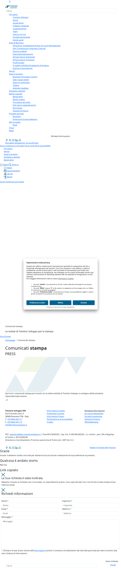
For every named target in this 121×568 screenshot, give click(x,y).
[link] (7, 140)
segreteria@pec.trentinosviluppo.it (25, 434)
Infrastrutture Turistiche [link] (24, 60)
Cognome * (67, 501)
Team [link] (15, 31)
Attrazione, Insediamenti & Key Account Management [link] (37, 45)
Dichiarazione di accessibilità (59, 419)
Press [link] (11, 128)
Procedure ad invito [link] (21, 102)
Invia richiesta (112, 561)
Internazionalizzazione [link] (23, 54)
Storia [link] (15, 20)
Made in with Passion (103, 447)
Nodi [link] (15, 125)
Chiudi (113, 565)
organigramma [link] (19, 28)
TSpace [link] (16, 85)
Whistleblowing (91, 422)
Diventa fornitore (92, 419)
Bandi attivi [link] (18, 96)
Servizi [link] (12, 71)
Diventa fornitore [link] (20, 111)
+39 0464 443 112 (14, 422)
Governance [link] (18, 23)
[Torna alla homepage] (11, 7)
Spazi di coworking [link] (21, 82)
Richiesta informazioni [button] (95, 410)
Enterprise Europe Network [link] (25, 119)
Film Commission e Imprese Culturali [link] (29, 48)
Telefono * (66, 509)
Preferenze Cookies (55, 413)
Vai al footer (5, 336)
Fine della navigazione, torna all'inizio (21, 143)
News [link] (11, 130)
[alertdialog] (60, 566)
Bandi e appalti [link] (15, 94)
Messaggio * (7, 517)
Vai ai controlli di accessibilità (37, 146)
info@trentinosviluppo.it (16, 425)
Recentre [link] (17, 116)
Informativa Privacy (55, 416)
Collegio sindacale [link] (21, 26)
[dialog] (60, 525)
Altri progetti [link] (14, 122)
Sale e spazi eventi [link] (21, 79)
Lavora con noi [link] (19, 34)
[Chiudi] (3, 474)
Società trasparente (93, 416)
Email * (4, 509)
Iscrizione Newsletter (94, 413)
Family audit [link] (18, 40)
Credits (50, 422)
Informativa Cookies (56, 410)
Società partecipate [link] (21, 37)
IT (10, 1)
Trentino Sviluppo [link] (20, 17)
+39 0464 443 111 (14, 419)
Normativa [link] (17, 108)
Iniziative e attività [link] (17, 91)
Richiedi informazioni (60, 136)
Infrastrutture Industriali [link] (24, 57)
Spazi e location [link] (16, 74)
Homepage (10, 340)
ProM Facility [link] (18, 62)
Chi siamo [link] (13, 14)
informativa (39, 550)
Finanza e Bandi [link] (20, 51)
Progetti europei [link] (16, 113)
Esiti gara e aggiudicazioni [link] (24, 105)
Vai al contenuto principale (12, 146)
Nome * (4, 501)
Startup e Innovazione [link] (22, 68)
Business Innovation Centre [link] (25, 77)
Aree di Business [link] (16, 43)
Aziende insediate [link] (20, 88)
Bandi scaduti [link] (19, 99)
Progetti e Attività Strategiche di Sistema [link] (31, 65)
